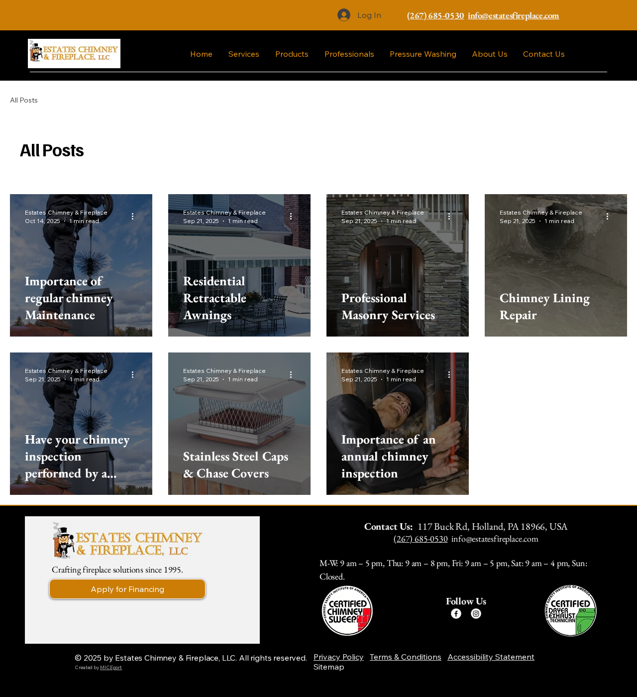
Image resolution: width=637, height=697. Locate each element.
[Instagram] (476, 613)
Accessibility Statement (490, 657)
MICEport (111, 667)
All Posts (24, 100)
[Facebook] (456, 613)
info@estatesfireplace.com (494, 538)
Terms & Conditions (405, 657)
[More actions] (136, 216)
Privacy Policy (339, 657)
